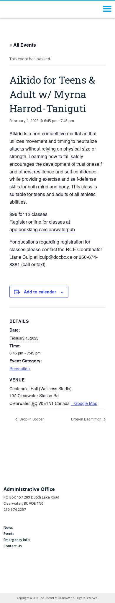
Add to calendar (40, 292)
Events (9, 533)
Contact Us (13, 545)
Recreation (19, 368)
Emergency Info (17, 539)
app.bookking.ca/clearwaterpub (42, 229)
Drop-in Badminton (86, 418)
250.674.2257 (15, 509)
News (8, 527)
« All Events (22, 44)
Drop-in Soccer (31, 418)
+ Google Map (84, 403)
